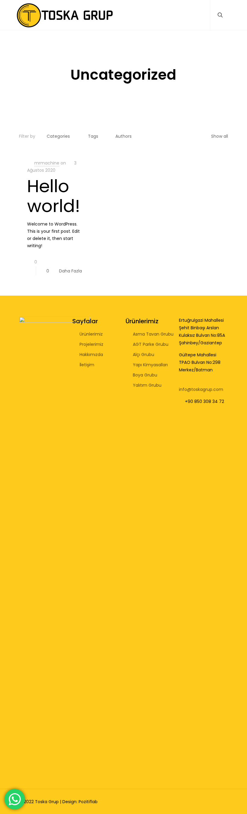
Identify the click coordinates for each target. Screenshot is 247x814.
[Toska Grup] (65, 15)
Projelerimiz (91, 344)
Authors (123, 136)
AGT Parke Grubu (150, 344)
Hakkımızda (91, 355)
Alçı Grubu (143, 355)
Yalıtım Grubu (147, 385)
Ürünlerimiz (91, 334)
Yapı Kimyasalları (150, 365)
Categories (58, 136)
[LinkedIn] (211, 801)
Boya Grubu (145, 375)
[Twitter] (202, 801)
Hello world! (53, 196)
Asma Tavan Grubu (153, 334)
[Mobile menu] (200, 15)
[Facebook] (194, 801)
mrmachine (46, 163)
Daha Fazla (70, 271)
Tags (93, 136)
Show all (219, 136)
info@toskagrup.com (201, 389)
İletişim (87, 365)
